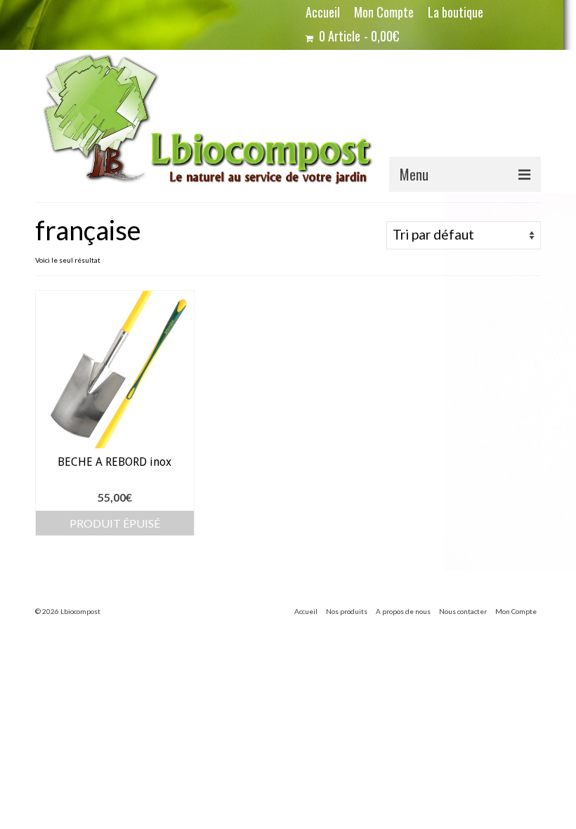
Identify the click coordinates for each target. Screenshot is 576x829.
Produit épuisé (115, 523)
